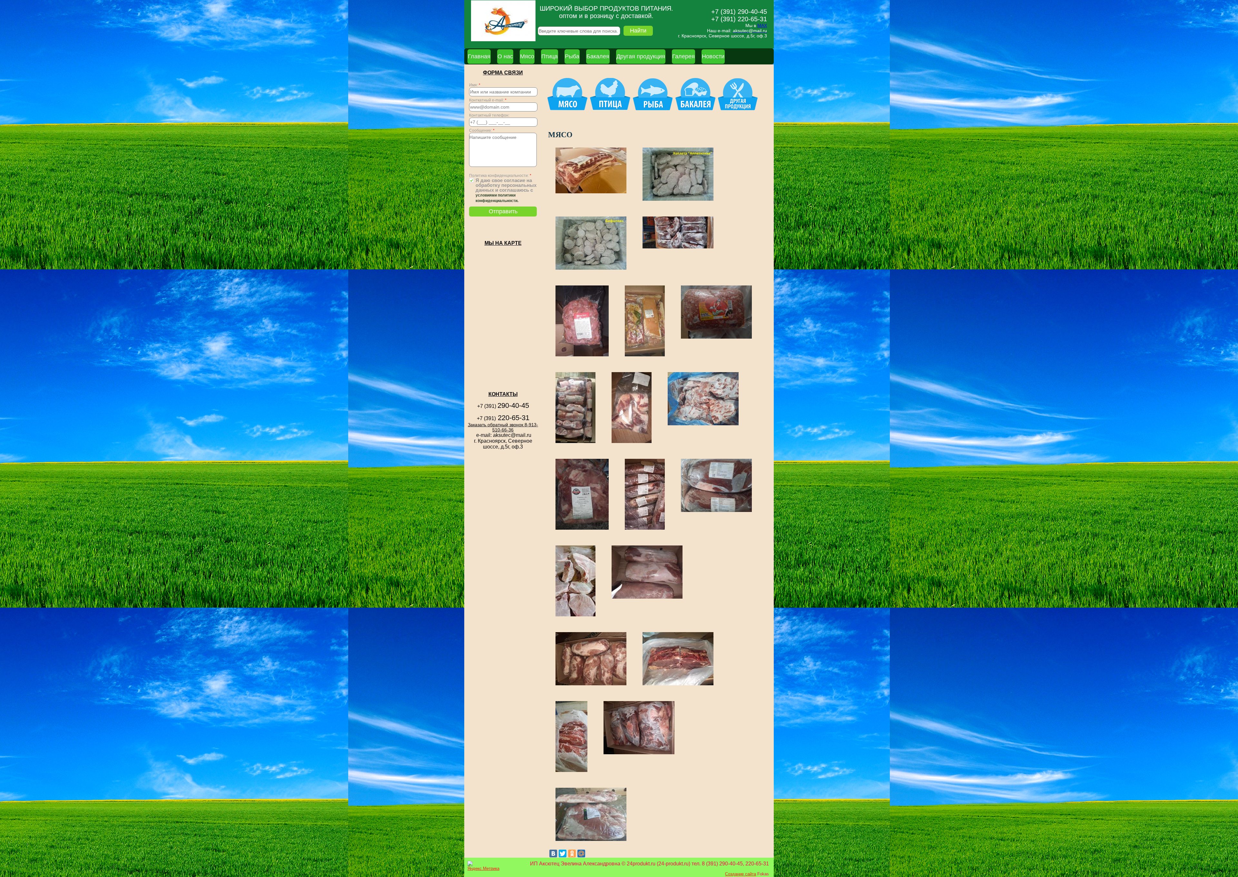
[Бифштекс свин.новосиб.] (591, 269)
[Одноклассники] (572, 853)
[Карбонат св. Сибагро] (647, 598)
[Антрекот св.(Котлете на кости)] (575, 615)
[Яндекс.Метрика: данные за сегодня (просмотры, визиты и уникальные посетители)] (483, 866)
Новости (713, 56)
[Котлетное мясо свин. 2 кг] (582, 529)
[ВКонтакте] (553, 853)
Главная (479, 56)
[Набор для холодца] (575, 442)
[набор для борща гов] (632, 442)
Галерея (683, 56)
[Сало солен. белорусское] (645, 355)
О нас (505, 56)
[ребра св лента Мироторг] (703, 424)
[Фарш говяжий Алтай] (678, 248)
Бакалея (597, 56)
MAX (762, 25)
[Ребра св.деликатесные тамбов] (591, 192)
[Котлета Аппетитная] (678, 200)
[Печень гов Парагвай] (716, 511)
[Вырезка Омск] (645, 529)
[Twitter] (562, 853)
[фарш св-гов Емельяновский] (716, 338)
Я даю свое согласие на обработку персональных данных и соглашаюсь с (506, 190)
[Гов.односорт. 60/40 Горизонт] (678, 684)
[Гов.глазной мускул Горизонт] (571, 771)
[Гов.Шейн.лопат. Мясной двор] (639, 753)
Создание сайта (740, 874)
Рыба (572, 56)
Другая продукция (640, 56)
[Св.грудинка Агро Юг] (591, 840)
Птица (549, 56)
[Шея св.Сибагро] (591, 684)
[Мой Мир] (581, 853)
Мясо (527, 56)
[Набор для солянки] (582, 355)
